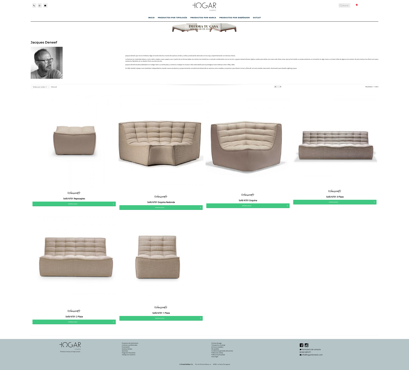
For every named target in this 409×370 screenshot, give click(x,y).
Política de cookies (217, 353)
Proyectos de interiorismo (130, 343)
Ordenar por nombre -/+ (40, 87)
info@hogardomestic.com (312, 355)
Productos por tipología (172, 18)
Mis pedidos (215, 349)
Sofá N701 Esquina (248, 200)
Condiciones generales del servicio (222, 351)
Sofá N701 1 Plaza (161, 312)
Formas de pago (216, 343)
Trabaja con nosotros (128, 355)
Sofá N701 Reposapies (74, 198)
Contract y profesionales (129, 345)
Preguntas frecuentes (128, 353)
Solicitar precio (72, 204)
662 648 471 (306, 352)
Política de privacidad (218, 355)
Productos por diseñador (234, 18)
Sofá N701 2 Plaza (74, 316)
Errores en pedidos (217, 347)
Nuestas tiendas (127, 349)
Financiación (126, 347)
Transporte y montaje (218, 345)
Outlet (257, 18)
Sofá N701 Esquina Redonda (161, 202)
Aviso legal (214, 357)
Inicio (151, 18)
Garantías (125, 351)
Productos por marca (203, 18)
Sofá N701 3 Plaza (335, 196)
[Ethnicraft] (74, 193)
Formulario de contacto (311, 349)
